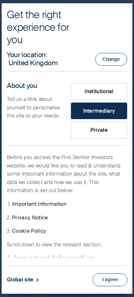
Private (99, 130)
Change (111, 59)
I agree (110, 279)
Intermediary (99, 110)
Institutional (99, 91)
